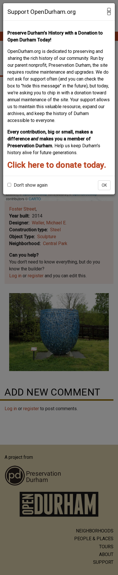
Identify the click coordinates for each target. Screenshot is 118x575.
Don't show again (30, 185)
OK (104, 185)
